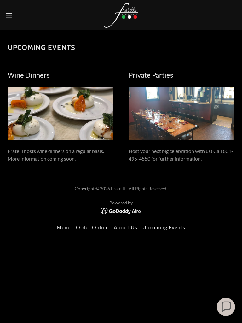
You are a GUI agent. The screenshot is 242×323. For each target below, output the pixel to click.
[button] (20, 15)
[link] (121, 15)
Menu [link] (64, 227)
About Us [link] (125, 227)
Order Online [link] (92, 227)
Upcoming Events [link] (163, 227)
